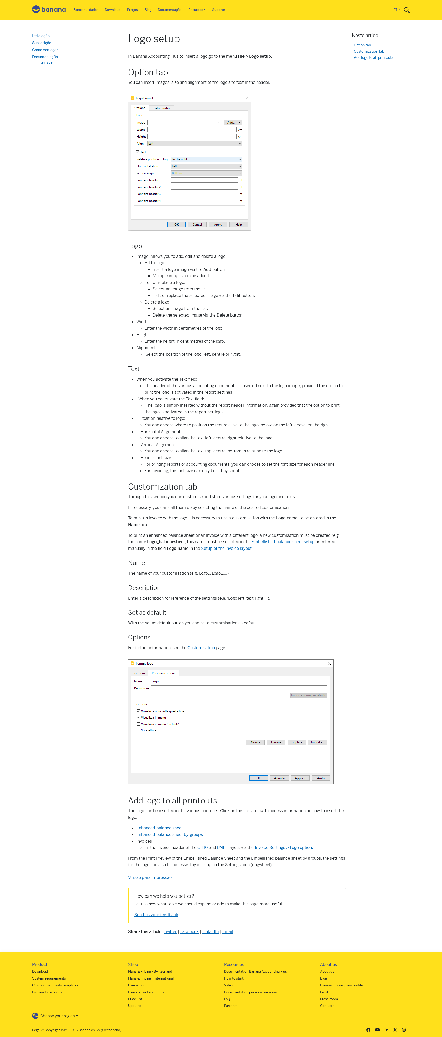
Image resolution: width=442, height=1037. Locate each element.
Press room (329, 999)
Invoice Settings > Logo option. (284, 847)
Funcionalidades (85, 10)
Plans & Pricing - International (151, 978)
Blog (148, 10)
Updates (134, 1006)
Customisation (201, 647)
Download (112, 10)
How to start (234, 978)
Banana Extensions (47, 992)
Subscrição (41, 43)
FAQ (227, 999)
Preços (132, 10)
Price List (135, 999)
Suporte (218, 10)
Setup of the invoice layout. (226, 548)
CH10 (202, 847)
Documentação (170, 10)
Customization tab (369, 51)
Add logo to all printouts (373, 57)
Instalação (41, 35)
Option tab (362, 45)
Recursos (195, 10)
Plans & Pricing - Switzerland (150, 971)
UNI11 (222, 847)
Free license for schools (146, 992)
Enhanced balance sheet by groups (169, 834)
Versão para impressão (150, 877)
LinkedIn (210, 931)
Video (228, 985)
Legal (324, 992)
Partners (230, 1006)
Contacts (327, 1006)
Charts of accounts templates (55, 985)
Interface (45, 62)
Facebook (189, 931)
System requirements (49, 978)
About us (327, 971)
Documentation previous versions (250, 992)
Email (227, 931)
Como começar (45, 50)
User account (138, 985)
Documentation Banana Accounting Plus (255, 971)
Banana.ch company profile (341, 985)
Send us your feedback (156, 914)
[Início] (49, 10)
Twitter (170, 931)
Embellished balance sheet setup (283, 541)
